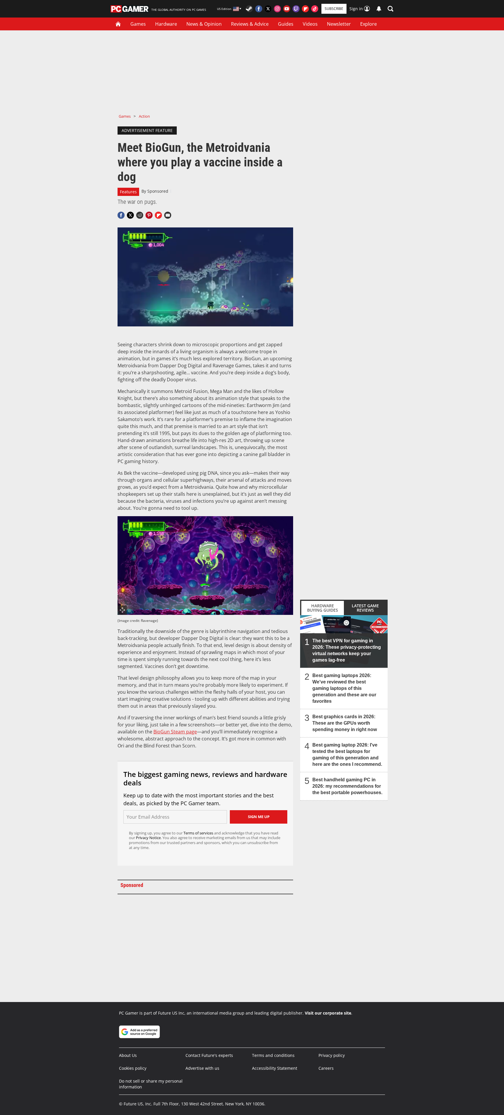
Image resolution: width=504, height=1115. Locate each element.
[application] (205, 276)
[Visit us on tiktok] (314, 8)
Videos (310, 24)
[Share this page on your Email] (167, 215)
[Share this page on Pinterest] (149, 215)
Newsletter (339, 24)
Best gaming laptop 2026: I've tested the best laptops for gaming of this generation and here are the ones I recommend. (347, 754)
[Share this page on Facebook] (121, 215)
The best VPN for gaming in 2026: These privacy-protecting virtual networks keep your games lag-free (346, 650)
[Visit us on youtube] (286, 8)
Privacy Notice (148, 837)
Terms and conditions (273, 1055)
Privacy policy (331, 1055)
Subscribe (334, 8)
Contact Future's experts (209, 1055)
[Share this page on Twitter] (130, 215)
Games (138, 24)
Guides (285, 24)
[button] (390, 9)
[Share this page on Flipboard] (158, 215)
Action (144, 116)
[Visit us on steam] (249, 8)
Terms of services (198, 833)
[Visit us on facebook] (258, 8)
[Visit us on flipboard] (305, 8)
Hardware (166, 24)
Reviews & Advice (250, 24)
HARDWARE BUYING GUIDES (322, 608)
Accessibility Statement (274, 1068)
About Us (128, 1055)
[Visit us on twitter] (268, 8)
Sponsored (157, 191)
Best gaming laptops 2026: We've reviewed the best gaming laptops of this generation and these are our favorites (344, 688)
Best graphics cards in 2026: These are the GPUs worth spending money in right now (344, 723)
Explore (368, 24)
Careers (326, 1068)
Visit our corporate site (328, 1013)
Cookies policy (132, 1068)
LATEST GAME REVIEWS (365, 608)
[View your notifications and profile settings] (379, 9)
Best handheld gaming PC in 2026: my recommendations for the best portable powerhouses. (347, 786)
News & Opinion (204, 24)
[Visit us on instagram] (277, 8)
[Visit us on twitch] (296, 8)
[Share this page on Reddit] (139, 215)
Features (128, 191)
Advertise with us (202, 1068)
